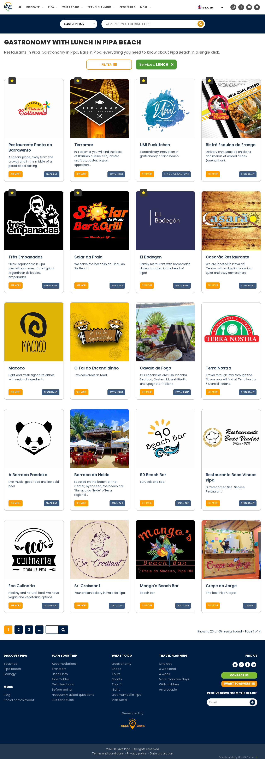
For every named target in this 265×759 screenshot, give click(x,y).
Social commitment (19, 700)
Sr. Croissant (87, 586)
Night (116, 689)
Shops (116, 669)
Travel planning (99, 7)
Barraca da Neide (91, 475)
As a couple (168, 689)
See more (15, 174)
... (39, 629)
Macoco (16, 368)
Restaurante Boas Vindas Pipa (231, 477)
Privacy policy (137, 753)
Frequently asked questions (73, 694)
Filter (106, 64)
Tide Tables (61, 679)
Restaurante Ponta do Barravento (30, 147)
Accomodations (64, 663)
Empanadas (50, 285)
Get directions (63, 684)
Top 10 (117, 684)
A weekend (167, 669)
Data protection (161, 753)
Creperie (249, 605)
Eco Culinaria (21, 586)
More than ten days (174, 679)
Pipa (51, 7)
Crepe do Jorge (221, 586)
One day (165, 663)
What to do (70, 7)
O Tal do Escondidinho (96, 368)
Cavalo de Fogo (155, 368)
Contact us (239, 675)
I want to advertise (239, 684)
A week (164, 674)
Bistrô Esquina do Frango (230, 145)
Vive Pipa (123, 749)
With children (169, 684)
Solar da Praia (88, 257)
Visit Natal (119, 700)
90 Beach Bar (153, 475)
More (144, 7)
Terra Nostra (218, 368)
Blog (7, 695)
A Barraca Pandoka (27, 475)
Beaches (10, 663)
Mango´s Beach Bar (159, 586)
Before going (62, 689)
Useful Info (60, 674)
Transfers (59, 669)
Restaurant (116, 174)
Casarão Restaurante (227, 257)
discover (33, 7)
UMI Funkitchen (155, 145)
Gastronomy (121, 663)
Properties (127, 7)
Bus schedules (63, 700)
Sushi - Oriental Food (176, 174)
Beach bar (51, 174)
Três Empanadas (25, 257)
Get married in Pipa (126, 694)
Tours (116, 674)
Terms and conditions (108, 753)
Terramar (83, 145)
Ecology (10, 674)
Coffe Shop (117, 605)
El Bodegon (151, 257)
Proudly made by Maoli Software (236, 757)
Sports (117, 679)
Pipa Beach (12, 669)
